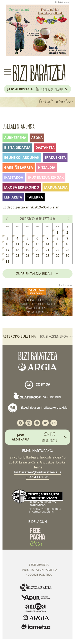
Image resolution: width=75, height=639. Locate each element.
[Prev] (7, 219)
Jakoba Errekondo (21, 187)
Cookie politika (40, 574)
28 (47, 255)
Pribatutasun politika (39, 570)
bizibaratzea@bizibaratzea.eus (37, 472)
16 (67, 244)
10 (7, 244)
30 (67, 255)
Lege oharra (39, 565)
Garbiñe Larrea (18, 167)
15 (57, 244)
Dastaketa (45, 147)
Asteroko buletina (19, 336)
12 (27, 244)
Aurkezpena (15, 137)
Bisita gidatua (17, 147)
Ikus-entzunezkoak (46, 177)
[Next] (68, 219)
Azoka (37, 137)
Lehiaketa (13, 197)
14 (47, 244)
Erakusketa (55, 157)
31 (7, 261)
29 (57, 255)
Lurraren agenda (18, 126)
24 (7, 255)
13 (37, 244)
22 (57, 250)
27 (37, 255)
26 (27, 255)
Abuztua (45, 218)
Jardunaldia (56, 187)
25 (17, 255)
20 (37, 250)
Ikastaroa (13, 177)
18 (17, 250)
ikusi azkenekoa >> (56, 336)
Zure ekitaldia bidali (34, 273)
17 (7, 250)
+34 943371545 (37, 477)
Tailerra (35, 197)
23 (67, 250)
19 (27, 250)
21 (47, 250)
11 (17, 244)
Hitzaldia (46, 167)
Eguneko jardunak (21, 157)
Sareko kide (52, 397)
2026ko (27, 218)
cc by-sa (42, 384)
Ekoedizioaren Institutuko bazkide (44, 407)
